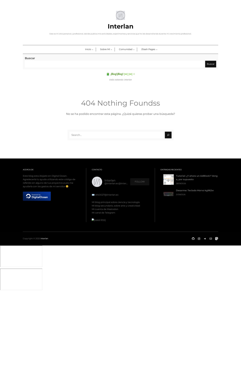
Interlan (120, 26)
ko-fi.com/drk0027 (2, 328)
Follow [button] (140, 181)
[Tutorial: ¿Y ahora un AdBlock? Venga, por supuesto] (168, 180)
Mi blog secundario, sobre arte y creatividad (116, 205)
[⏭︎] (130, 74)
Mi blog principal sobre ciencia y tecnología (116, 202)
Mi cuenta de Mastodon (105, 209)
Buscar (30, 58)
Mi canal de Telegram (103, 212)
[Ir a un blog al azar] (134, 74)
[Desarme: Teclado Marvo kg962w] (168, 194)
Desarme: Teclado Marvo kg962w (195, 190)
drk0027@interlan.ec (107, 194)
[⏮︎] (126, 74)
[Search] (168, 135)
